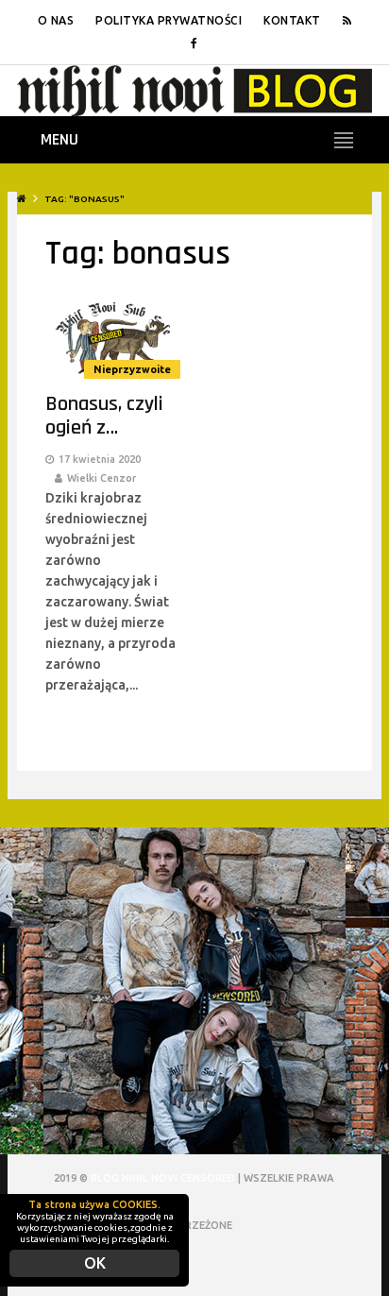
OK (95, 1262)
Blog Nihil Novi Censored (163, 1178)
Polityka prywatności (168, 20)
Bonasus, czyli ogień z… (104, 416)
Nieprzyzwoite (132, 369)
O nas (56, 20)
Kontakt (292, 20)
